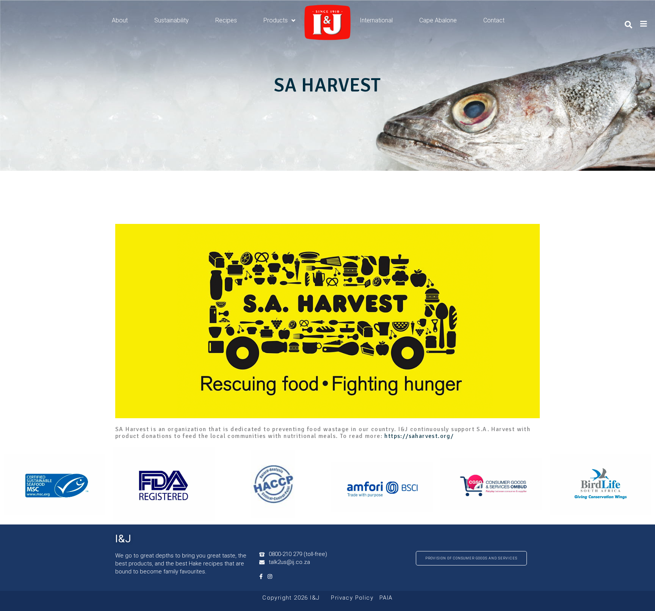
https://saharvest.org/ (419, 436)
